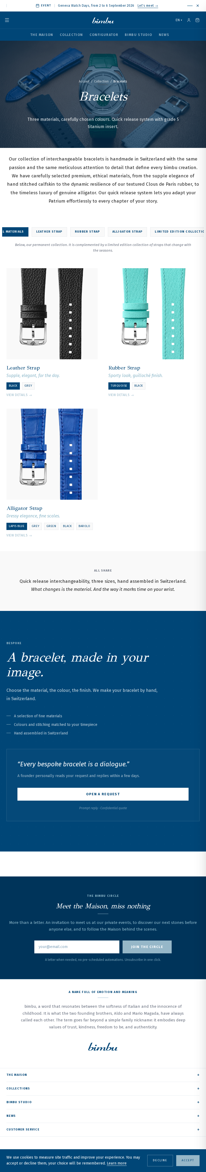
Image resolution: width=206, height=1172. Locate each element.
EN (179, 20)
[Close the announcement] (198, 6)
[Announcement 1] (190, 5)
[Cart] (197, 20)
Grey (28, 385)
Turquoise (119, 385)
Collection (71, 35)
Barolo (84, 526)
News (164, 35)
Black (13, 385)
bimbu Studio (138, 35)
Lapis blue (17, 526)
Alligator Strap (127, 231)
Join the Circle (147, 947)
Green (51, 526)
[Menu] (10, 20)
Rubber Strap (87, 231)
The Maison (41, 35)
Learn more (117, 1163)
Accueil (84, 81)
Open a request (103, 794)
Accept (188, 1160)
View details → (19, 395)
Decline (160, 1160)
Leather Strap (49, 231)
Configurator (104, 35)
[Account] (189, 20)
